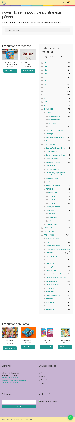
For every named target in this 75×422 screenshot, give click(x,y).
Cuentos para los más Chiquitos (56, 155)
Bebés (48, 242)
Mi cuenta (44, 380)
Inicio (43, 373)
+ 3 (45, 81)
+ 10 (45, 66)
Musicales (49, 299)
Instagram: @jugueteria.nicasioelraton (14, 380)
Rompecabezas (51, 302)
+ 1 (45, 63)
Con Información (51, 151)
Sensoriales (50, 210)
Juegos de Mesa (51, 281)
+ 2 (45, 77)
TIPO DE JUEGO (49, 235)
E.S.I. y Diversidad (52, 159)
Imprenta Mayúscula (52, 169)
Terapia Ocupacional (52, 141)
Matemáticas (52, 123)
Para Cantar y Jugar (52, 178)
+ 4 (45, 84)
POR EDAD (49, 189)
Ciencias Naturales (54, 116)
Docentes (49, 112)
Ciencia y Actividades (53, 246)
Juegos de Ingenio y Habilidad (56, 277)
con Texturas (52, 217)
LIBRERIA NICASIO (50, 144)
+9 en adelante (53, 192)
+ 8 (45, 98)
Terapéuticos (50, 309)
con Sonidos (52, 214)
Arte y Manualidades (52, 238)
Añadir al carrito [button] (10, 70)
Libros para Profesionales (54, 130)
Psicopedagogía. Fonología (55, 137)
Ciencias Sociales (54, 120)
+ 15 (45, 73)
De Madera (49, 253)
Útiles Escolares (51, 224)
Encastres (49, 260)
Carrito (43, 383)
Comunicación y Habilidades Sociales (58, 249)
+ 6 (45, 91)
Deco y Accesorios (52, 256)
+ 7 (45, 95)
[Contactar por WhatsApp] (70, 417)
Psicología (49, 134)
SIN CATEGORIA (49, 231)
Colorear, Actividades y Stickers (56, 148)
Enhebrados (50, 263)
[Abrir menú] (71, 3)
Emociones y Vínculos (53, 162)
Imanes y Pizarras (52, 267)
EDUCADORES (48, 109)
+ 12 (45, 70)
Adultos (46, 102)
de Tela (50, 221)
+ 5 (45, 88)
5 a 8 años (51, 203)
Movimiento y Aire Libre (53, 295)
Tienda (43, 376)
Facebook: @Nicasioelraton (10, 382)
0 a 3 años (51, 196)
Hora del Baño (50, 166)
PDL (49, 127)
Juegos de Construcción (54, 274)
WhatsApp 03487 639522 (10, 378)
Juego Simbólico (51, 270)
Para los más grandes (53, 185)
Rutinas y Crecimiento (53, 207)
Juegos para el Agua (52, 284)
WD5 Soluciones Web (26, 419)
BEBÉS (46, 105)
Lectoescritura (50, 288)
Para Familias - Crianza (53, 182)
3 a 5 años (51, 200)
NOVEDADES (48, 228)
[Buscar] (64, 2)
